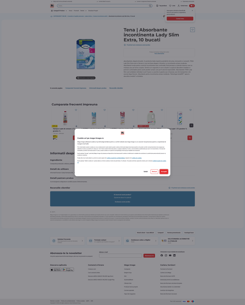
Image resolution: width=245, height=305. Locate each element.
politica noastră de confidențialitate (116, 158)
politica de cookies (137, 158)
